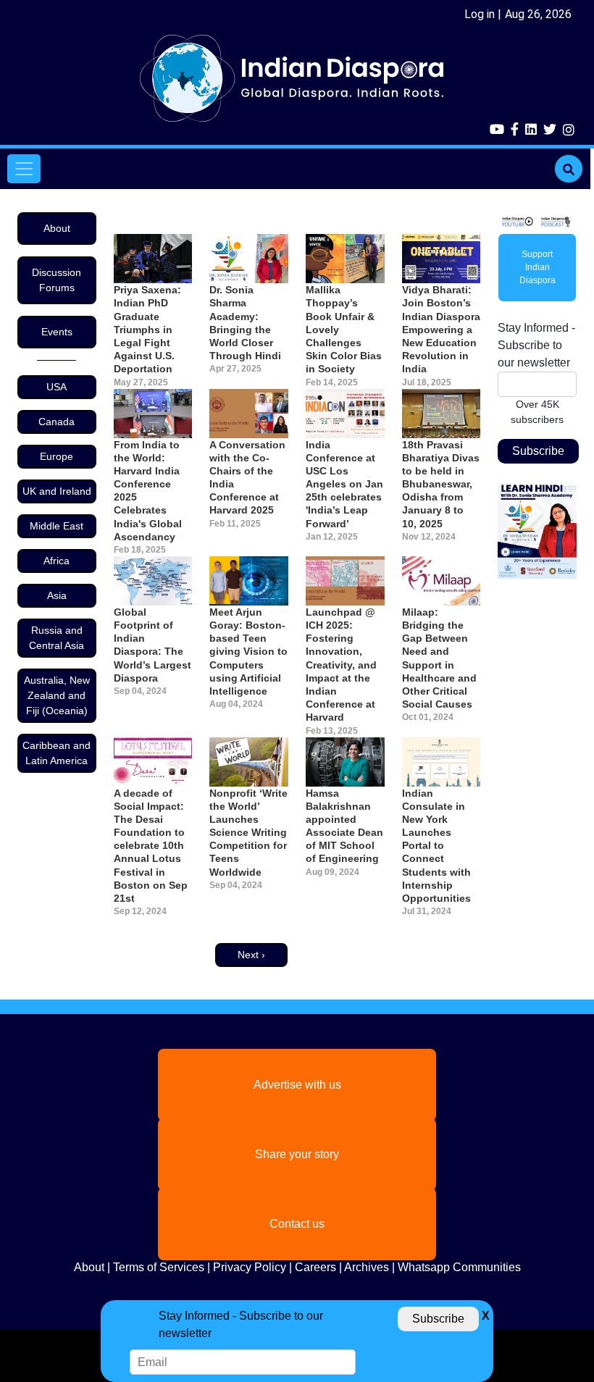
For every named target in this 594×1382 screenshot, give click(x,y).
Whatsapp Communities (459, 1267)
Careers (315, 1267)
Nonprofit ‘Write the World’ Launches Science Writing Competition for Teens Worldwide (248, 832)
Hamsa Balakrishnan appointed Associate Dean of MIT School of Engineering (344, 826)
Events (56, 332)
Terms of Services (158, 1267)
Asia (57, 595)
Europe (56, 456)
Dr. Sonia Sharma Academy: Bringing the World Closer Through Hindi (245, 322)
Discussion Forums (56, 280)
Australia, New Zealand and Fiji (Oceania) (57, 695)
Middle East (56, 526)
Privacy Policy (249, 1267)
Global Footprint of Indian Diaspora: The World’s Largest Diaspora (152, 645)
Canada (56, 421)
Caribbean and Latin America (56, 753)
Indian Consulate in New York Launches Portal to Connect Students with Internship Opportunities (436, 846)
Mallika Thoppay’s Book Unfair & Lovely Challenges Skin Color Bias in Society (344, 329)
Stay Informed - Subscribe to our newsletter (536, 345)
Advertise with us (297, 1085)
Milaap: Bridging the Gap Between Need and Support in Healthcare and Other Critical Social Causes (439, 658)
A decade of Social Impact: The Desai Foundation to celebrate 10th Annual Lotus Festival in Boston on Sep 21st (151, 846)
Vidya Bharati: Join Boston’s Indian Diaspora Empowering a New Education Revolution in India (441, 329)
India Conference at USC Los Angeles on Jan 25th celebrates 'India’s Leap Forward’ (344, 484)
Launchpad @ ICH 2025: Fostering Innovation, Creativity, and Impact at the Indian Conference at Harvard (341, 665)
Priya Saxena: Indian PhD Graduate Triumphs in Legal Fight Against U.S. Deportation (147, 329)
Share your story (297, 1154)
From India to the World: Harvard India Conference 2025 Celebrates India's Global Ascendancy (148, 491)
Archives (366, 1267)
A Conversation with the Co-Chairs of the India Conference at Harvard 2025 (247, 477)
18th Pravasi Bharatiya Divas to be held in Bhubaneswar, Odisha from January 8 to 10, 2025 (441, 484)
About (56, 228)
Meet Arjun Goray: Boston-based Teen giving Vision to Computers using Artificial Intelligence (248, 651)
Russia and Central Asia (56, 637)
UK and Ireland (56, 491)
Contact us (297, 1224)
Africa (56, 560)
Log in (479, 14)
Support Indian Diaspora (537, 267)
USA (56, 387)
